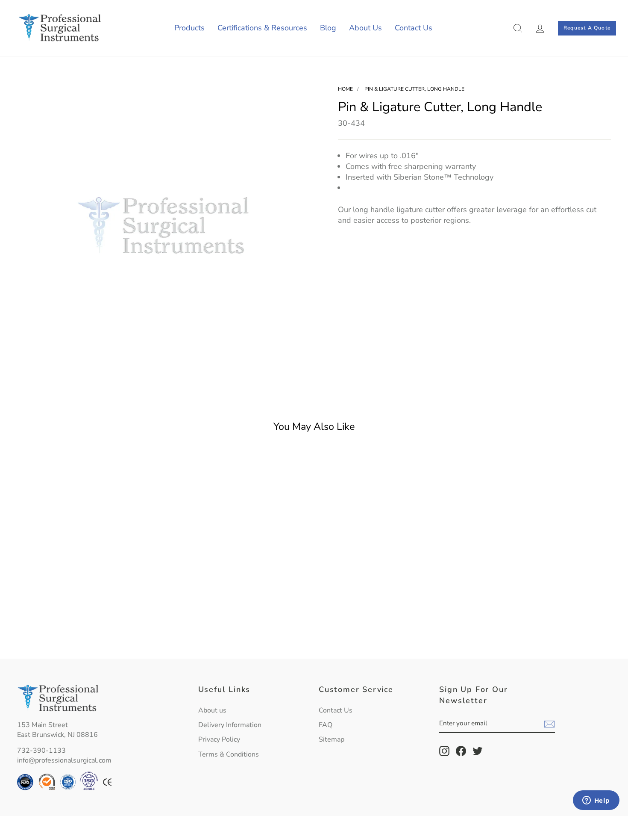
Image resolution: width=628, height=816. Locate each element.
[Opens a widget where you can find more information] (595, 801)
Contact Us (413, 28)
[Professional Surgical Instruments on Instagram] (444, 751)
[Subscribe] (549, 724)
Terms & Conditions (228, 754)
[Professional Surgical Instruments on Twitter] (477, 751)
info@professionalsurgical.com (64, 760)
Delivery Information (229, 725)
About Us (365, 28)
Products (189, 28)
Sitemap (331, 739)
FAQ (325, 725)
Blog (328, 28)
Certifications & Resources (262, 28)
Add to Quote (88, 632)
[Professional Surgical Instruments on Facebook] (461, 751)
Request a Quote (586, 27)
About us (212, 710)
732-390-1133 (41, 750)
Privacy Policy (219, 739)
